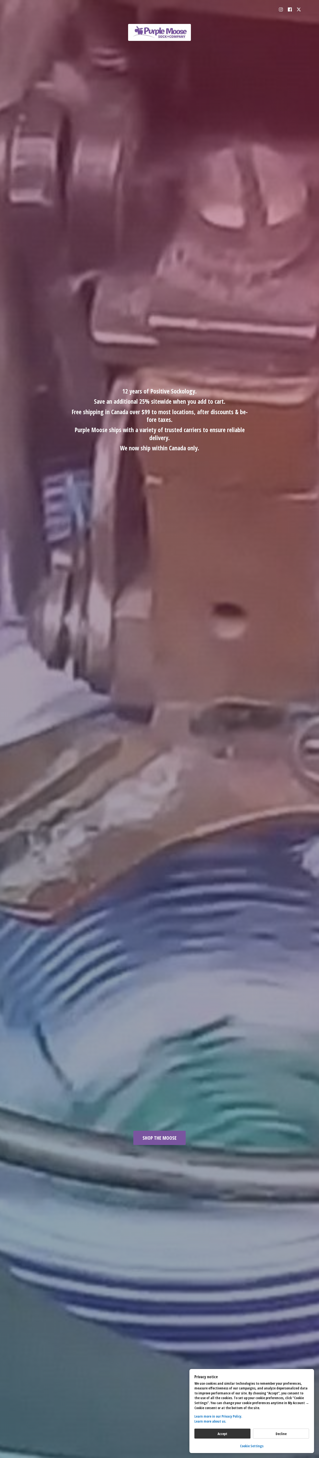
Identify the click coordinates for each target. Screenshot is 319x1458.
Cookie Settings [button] (251, 1446)
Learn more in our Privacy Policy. (218, 1416)
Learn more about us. (210, 1421)
